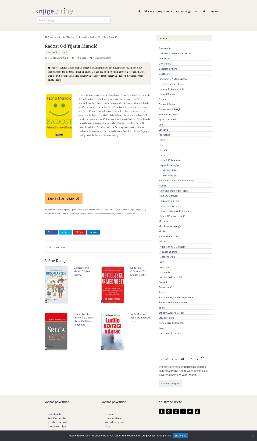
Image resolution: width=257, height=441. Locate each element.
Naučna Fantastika (169, 236)
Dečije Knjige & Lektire (171, 83)
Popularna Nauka (168, 251)
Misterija (163, 221)
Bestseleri (164, 73)
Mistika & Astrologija (170, 226)
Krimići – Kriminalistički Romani (175, 210)
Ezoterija (163, 129)
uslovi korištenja (114, 418)
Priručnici (164, 266)
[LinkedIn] (183, 411)
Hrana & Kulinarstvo (170, 160)
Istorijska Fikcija (167, 175)
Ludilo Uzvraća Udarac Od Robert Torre (140, 318)
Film (161, 144)
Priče (161, 261)
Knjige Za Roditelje (169, 200)
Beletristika (165, 63)
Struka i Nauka (166, 317)
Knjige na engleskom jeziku (173, 190)
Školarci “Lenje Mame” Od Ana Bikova (82, 271)
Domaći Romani (167, 94)
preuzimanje (54, 414)
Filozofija (163, 149)
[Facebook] (162, 411)
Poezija (162, 241)
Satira (162, 292)
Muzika (162, 231)
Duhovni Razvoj (167, 104)
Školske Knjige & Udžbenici (173, 302)
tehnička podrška (57, 418)
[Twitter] (190, 411)
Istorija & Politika (168, 170)
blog (107, 426)
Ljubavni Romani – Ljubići (172, 216)
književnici (165, 11)
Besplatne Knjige (168, 68)
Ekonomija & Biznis (169, 114)
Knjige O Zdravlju (168, 195)
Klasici (162, 185)
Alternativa (165, 48)
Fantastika (164, 134)
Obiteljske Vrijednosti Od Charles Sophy (138, 271)
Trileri (162, 327)
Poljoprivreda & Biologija (172, 246)
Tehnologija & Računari (171, 322)
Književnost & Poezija (170, 205)
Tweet (66, 232)
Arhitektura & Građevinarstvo (175, 53)
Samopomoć (165, 287)
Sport (162, 307)
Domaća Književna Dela (171, 88)
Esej (161, 124)
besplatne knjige (57, 426)
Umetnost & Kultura (170, 332)
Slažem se (180, 435)
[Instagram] (176, 411)
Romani (163, 282)
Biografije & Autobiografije (173, 78)
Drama (162, 99)
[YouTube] (197, 411)
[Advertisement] (98, 165)
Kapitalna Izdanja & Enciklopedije (176, 180)
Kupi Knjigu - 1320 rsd (63, 198)
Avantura (164, 58)
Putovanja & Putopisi (170, 277)
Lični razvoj (60, 246)
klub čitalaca (146, 11)
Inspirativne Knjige (169, 165)
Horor (162, 155)
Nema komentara (102, 57)
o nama (109, 414)
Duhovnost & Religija (170, 109)
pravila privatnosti (57, 422)
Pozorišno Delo (167, 256)
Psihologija (81, 57)
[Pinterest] (169, 411)
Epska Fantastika (168, 119)
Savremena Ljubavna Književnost (176, 297)
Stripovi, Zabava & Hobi (171, 312)
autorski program (207, 11)
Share (52, 232)
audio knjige (183, 11)
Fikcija (162, 139)
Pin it (81, 232)
